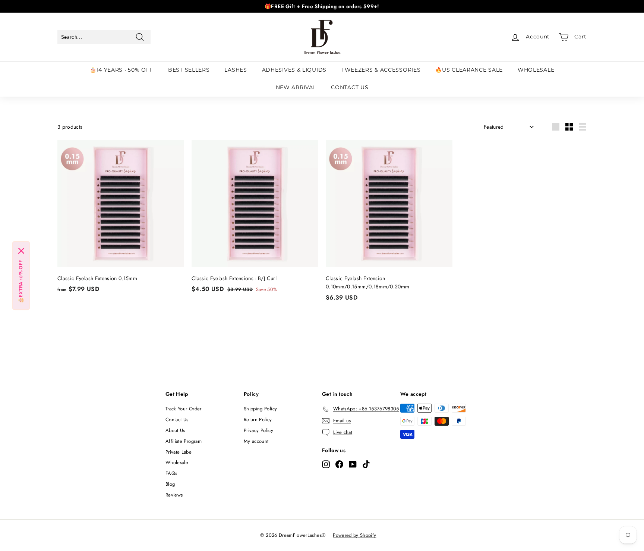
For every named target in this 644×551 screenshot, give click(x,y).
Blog (170, 484)
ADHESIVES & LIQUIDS (294, 69)
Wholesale (176, 462)
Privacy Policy (258, 430)
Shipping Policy (260, 408)
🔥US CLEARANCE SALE (469, 69)
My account (256, 441)
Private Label (179, 451)
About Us (175, 430)
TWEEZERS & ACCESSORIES (380, 69)
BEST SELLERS (188, 69)
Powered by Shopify (354, 535)
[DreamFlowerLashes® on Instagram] (326, 464)
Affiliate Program (183, 441)
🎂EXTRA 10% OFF (21, 281)
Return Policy (258, 419)
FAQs (171, 473)
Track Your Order (183, 408)
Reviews (174, 494)
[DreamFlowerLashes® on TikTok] (366, 464)
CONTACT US (349, 87)
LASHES (235, 69)
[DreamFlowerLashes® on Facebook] (339, 464)
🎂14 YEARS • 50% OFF (121, 69)
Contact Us (177, 419)
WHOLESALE (536, 69)
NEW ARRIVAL (296, 87)
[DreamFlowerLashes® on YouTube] (353, 464)
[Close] (21, 251)
